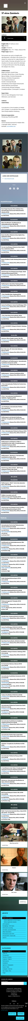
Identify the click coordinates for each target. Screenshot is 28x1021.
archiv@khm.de (11, 126)
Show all (23, 902)
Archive (4, 916)
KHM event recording (8, 927)
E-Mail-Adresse (4, 981)
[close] (25, 1006)
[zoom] (12, 146)
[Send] (25, 983)
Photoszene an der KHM (8, 933)
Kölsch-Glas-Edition (7, 931)
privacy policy (4, 1010)
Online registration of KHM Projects (12, 920)
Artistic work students (8, 918)
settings (21, 1013)
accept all (20, 1018)
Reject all (12, 1013)
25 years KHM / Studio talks (9, 935)
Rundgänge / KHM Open (8, 925)
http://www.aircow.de (9, 178)
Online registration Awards (10, 922)
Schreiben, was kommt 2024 (9, 929)
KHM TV (4, 937)
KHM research (6, 924)
